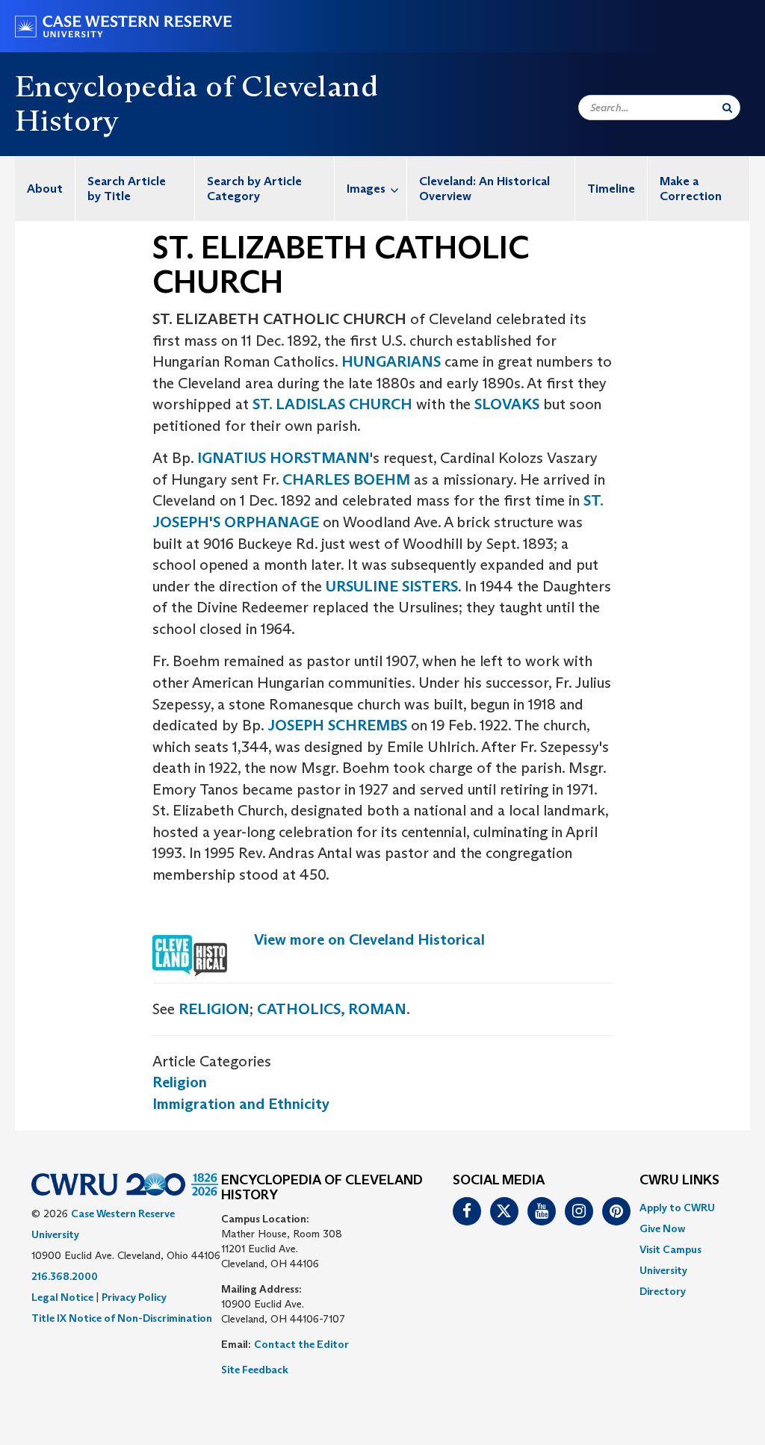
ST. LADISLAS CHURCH (332, 404)
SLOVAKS (506, 404)
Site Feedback (254, 1369)
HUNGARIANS (391, 361)
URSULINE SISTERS (392, 586)
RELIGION (214, 1009)
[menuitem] (45, 188)
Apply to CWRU (677, 1207)
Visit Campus (670, 1249)
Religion (179, 1082)
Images (366, 188)
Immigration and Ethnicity (240, 1104)
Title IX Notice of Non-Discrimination (121, 1318)
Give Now (662, 1228)
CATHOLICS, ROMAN (331, 1009)
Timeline (611, 188)
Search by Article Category (254, 188)
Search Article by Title (126, 188)
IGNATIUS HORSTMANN (283, 458)
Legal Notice (62, 1297)
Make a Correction (691, 188)
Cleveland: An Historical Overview (484, 188)
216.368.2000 (64, 1276)
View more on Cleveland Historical (369, 939)
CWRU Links (679, 1180)
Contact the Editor (301, 1344)
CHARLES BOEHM (346, 479)
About (45, 188)
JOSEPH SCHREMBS (337, 725)
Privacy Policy (134, 1297)
